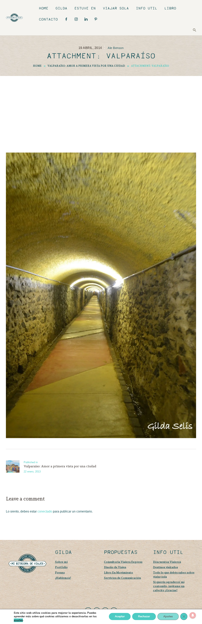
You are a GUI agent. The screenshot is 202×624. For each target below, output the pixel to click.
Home (37, 65)
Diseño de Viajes (115, 567)
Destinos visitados (165, 567)
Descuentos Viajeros (167, 561)
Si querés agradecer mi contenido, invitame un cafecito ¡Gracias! (168, 586)
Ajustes (168, 616)
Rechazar (144, 616)
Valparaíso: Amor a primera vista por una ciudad (86, 65)
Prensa (60, 572)
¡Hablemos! (63, 577)
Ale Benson (115, 48)
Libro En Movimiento (118, 572)
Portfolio (61, 567)
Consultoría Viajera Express (123, 561)
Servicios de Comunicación (122, 577)
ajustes (18, 620)
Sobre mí (61, 561)
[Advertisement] (101, 105)
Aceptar (120, 616)
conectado (44, 511)
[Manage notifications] (193, 615)
